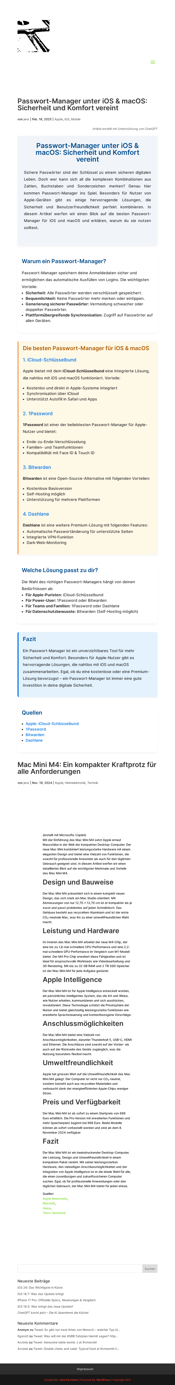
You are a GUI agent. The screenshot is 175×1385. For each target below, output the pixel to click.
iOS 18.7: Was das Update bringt (41, 1294)
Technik (92, 783)
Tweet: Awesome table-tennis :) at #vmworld (65, 1342)
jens (26, 119)
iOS (66, 119)
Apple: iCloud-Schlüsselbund (52, 723)
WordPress (103, 1379)
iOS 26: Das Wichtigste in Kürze (40, 1287)
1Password (36, 729)
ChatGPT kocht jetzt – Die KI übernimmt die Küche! (53, 1312)
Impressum (85, 1369)
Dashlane (34, 740)
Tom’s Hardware (54, 1213)
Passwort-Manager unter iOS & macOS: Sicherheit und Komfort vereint (82, 104)
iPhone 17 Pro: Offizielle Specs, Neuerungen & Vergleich (57, 1300)
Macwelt (49, 1203)
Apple (58, 119)
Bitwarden (35, 734)
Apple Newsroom (55, 1198)
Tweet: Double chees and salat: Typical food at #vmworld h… (76, 1348)
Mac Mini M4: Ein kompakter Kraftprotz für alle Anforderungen (87, 768)
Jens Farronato (68, 1379)
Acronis (23, 1342)
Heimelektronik (75, 783)
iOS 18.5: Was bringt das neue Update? (45, 1306)
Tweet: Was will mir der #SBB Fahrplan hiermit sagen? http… (76, 1336)
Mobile (75, 119)
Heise (47, 1208)
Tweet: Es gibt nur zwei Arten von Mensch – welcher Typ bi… (77, 1329)
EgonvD (23, 1336)
